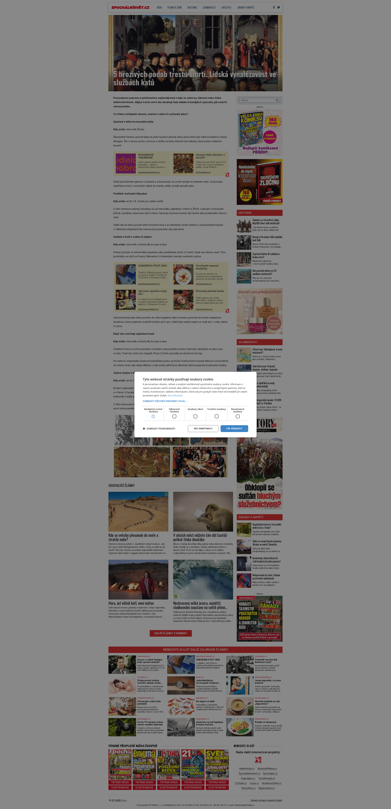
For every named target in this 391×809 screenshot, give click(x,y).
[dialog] (195, 404)
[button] (195, 401)
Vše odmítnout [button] (203, 428)
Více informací (175, 395)
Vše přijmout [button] (234, 428)
